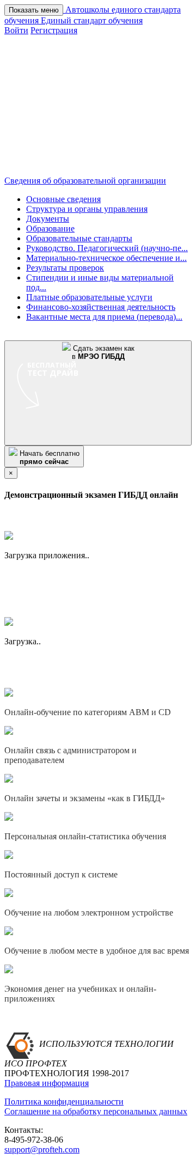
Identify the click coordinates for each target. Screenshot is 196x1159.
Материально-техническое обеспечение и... (106, 258)
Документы (47, 218)
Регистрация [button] (53, 30)
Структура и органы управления (87, 208)
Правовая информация (46, 1083)
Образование (50, 228)
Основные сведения (63, 199)
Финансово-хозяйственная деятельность (100, 307)
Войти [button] (16, 30)
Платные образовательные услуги (89, 297)
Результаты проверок (65, 267)
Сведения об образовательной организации (85, 180)
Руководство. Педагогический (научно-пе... (107, 248)
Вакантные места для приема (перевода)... (104, 316)
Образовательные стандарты (79, 238)
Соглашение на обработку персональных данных (95, 1111)
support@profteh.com (41, 1149)
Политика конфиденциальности (64, 1101)
